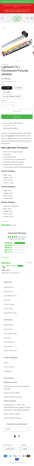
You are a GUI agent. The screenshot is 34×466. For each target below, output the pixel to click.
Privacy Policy (8, 308)
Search (6, 362)
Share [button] (5, 221)
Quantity (3, 100)
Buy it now (17, 117)
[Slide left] (13, 61)
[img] (5, 263)
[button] (2, 18)
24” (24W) (6, 88)
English (24, 449)
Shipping (3, 81)
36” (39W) (18, 88)
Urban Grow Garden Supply (19, 462)
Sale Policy (7, 300)
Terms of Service (9, 304)
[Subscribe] (28, 429)
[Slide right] (21, 61)
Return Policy (8, 291)
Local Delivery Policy (10, 295)
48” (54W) (6, 92)
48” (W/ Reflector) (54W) (11, 96)
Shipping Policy (9, 287)
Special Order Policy (10, 313)
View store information (10, 128)
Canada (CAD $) (10, 449)
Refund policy (8, 371)
